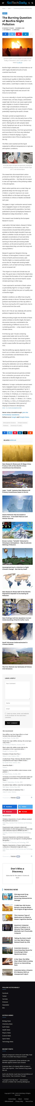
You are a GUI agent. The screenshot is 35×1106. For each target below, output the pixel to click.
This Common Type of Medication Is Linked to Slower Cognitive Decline (23, 917)
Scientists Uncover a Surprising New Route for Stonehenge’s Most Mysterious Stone (23, 951)
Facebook (5, 993)
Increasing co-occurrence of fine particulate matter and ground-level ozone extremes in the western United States (17, 778)
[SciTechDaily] (17, 3)
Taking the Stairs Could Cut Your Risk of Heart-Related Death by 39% (22, 940)
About (20, 1099)
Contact (26, 1099)
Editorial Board (9, 1101)
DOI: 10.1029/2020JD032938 (11, 408)
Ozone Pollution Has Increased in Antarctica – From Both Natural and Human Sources (15, 516)
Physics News (6, 1033)
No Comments (7, 29)
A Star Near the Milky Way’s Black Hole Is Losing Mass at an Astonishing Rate (23, 962)
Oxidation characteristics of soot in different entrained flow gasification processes (17, 819)
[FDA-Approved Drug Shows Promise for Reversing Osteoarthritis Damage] (7, 896)
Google (13, 417)
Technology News (7, 1041)
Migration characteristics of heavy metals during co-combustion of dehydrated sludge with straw (17, 846)
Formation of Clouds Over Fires (11, 754)
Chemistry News (7, 1024)
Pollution (5, 425)
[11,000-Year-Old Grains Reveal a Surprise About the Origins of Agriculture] (7, 907)
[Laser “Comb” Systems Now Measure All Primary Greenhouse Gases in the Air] (17, 479)
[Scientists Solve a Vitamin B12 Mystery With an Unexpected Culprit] (7, 972)
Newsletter (5, 1005)
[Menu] (3, 3)
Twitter (4, 996)
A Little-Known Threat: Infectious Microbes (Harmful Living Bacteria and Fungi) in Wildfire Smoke (17, 759)
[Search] (32, 3)
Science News (6, 1036)
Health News (6, 1030)
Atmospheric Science (9, 422)
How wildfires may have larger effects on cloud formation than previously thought (15, 735)
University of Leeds (16, 425)
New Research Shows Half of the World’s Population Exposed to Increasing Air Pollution (16, 593)
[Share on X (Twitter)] (12, 34)
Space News (6, 1039)
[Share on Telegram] (25, 34)
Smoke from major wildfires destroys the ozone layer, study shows (17, 741)
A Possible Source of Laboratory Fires (13, 790)
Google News (24, 417)
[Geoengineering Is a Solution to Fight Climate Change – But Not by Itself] (17, 556)
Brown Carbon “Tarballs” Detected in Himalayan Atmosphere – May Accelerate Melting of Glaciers (16, 543)
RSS (3, 1008)
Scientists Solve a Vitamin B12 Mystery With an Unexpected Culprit (23, 972)
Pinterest (5, 1002)
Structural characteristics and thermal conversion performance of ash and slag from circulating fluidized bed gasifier (17, 838)
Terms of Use (29, 1101)
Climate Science (22, 422)
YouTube (5, 999)
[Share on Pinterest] (19, 34)
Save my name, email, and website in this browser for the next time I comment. (17, 715)
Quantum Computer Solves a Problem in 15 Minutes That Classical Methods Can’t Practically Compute (23, 929)
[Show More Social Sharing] (31, 34)
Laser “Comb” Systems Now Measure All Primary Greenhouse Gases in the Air (16, 491)
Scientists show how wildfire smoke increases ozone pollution (17, 771)
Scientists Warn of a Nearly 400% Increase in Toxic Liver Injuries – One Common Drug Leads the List (17, 1068)
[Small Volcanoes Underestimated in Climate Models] (17, 631)
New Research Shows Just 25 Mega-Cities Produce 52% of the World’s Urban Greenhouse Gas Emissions (16, 466)
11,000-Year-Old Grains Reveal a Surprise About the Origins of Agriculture (23, 907)
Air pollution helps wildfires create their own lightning (17, 785)
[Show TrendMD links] (31, 797)
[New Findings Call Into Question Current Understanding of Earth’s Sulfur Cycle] (17, 607)
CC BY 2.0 (19, 62)
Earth (5, 13)
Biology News (6, 1021)
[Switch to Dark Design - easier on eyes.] (29, 3)
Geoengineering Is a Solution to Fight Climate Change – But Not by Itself (15, 568)
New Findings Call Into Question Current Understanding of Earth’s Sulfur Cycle (16, 619)
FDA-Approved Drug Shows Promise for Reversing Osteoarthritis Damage (23, 897)
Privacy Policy (19, 1101)
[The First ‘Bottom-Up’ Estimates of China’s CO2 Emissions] (17, 656)
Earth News (6, 1027)
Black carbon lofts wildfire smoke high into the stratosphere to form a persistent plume (15, 748)
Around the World (7, 765)
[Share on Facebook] (5, 34)
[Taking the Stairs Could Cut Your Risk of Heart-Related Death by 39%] (7, 940)
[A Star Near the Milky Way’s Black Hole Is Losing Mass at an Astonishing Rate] (7, 961)
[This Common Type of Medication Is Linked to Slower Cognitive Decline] (7, 917)
